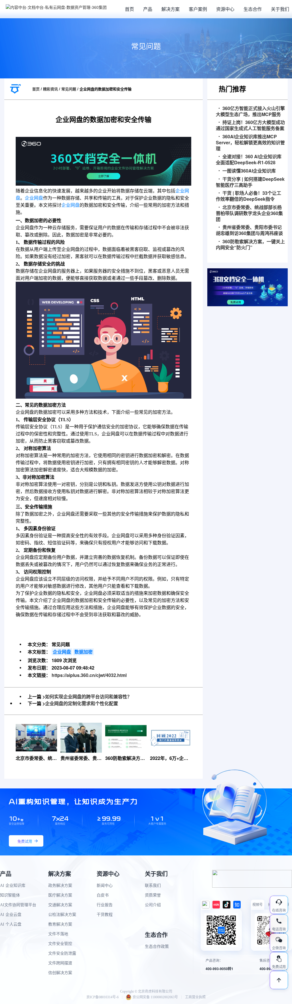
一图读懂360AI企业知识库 (249, 171)
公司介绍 (153, 905)
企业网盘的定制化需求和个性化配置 (81, 703)
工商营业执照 (195, 997)
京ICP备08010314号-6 (102, 997)
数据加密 (83, 651)
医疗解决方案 (60, 895)
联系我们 (153, 885)
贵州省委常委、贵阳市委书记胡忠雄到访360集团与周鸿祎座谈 (249, 230)
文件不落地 (58, 934)
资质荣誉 (153, 895)
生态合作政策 (157, 946)
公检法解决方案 (62, 914)
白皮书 (103, 895)
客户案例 (198, 9)
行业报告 (105, 905)
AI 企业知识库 (12, 885)
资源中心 (225, 9)
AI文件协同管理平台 (18, 905)
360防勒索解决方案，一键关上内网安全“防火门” (250, 245)
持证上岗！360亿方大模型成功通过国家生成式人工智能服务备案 (250, 125)
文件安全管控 (60, 944)
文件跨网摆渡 (60, 963)
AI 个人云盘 (10, 924)
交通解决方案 (60, 905)
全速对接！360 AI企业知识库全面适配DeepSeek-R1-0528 (248, 160)
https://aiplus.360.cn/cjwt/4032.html (89, 675)
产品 (147, 9)
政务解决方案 (60, 885)
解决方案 (170, 9)
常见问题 (68, 89)
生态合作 (253, 9)
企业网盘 (34, 198)
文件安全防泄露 (62, 953)
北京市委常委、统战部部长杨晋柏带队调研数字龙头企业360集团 (249, 213)
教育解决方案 (60, 924)
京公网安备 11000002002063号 (155, 997)
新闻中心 (105, 885)
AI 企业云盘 (10, 914)
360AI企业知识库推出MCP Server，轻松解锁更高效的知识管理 (250, 142)
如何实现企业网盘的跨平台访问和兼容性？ (88, 696)
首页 (129, 9)
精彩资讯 (50, 89)
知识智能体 (10, 895)
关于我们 (280, 9)
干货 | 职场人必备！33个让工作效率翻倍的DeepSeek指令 (248, 196)
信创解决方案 (60, 973)
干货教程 (105, 914)
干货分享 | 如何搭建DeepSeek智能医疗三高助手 (250, 182)
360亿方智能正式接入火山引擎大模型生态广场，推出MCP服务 (250, 111)
